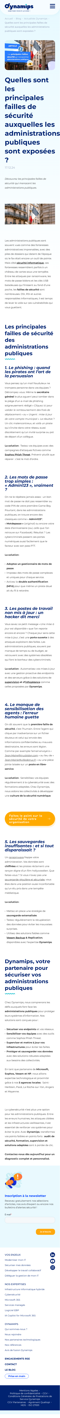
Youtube (52, 1261)
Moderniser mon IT (15, 1260)
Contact (11, 1364)
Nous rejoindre (13, 1334)
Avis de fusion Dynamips (18, 1350)
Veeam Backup (16, 937)
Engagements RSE (17, 1358)
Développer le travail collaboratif (23, 1270)
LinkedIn (52, 1254)
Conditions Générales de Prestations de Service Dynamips (30, 1398)
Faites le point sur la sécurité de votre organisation (25, 819)
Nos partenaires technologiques (22, 1339)
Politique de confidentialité (25, 1393)
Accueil (9, 18)
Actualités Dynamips (36, 18)
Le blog (10, 1369)
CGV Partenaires (17, 1402)
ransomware (16, 857)
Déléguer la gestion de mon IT (22, 1275)
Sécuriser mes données (18, 1265)
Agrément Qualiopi (39, 1402)
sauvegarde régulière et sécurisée (25, 879)
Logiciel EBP (12, 1310)
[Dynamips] (19, 7)
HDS (23, 1405)
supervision (12, 682)
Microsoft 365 (12, 1299)
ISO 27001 (33, 1405)
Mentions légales (28, 1390)
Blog (19, 18)
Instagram (52, 1267)
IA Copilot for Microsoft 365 (20, 1315)
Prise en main (16, 1376)
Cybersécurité (12, 1294)
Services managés (15, 1305)
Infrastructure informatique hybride (25, 1289)
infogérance (32, 682)
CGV (45, 1393)
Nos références (13, 1344)
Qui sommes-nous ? (16, 1329)
